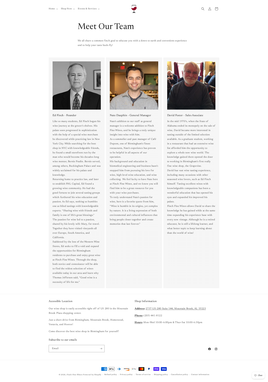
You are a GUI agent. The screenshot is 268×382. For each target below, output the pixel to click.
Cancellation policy (179, 374)
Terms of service (143, 374)
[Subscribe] (101, 348)
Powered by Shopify (92, 375)
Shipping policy (161, 374)
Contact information (200, 374)
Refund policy (110, 374)
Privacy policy (126, 374)
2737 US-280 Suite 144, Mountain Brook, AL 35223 (176, 308)
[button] (53, 9)
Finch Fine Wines (74, 375)
